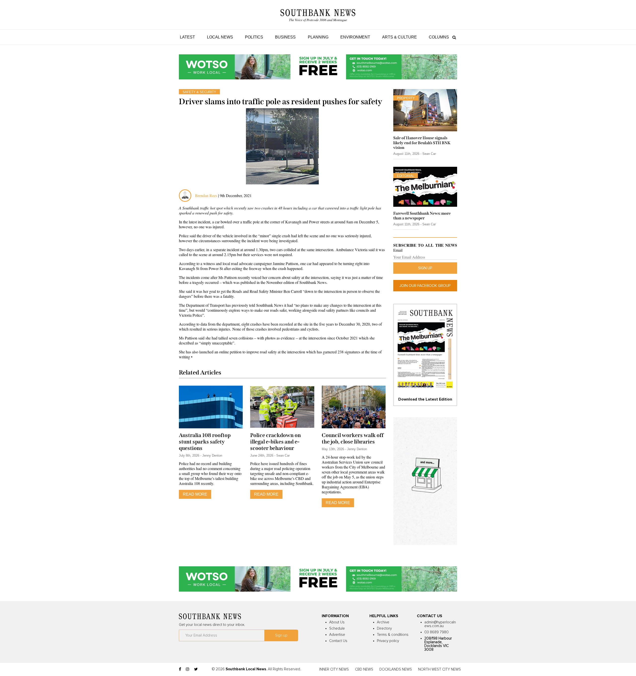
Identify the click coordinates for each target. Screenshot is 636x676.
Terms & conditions (392, 635)
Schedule (337, 628)
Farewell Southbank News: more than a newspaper (422, 215)
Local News (220, 37)
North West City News (439, 669)
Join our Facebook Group (425, 285)
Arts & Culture (399, 37)
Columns (439, 37)
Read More (195, 494)
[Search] (453, 37)
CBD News (364, 669)
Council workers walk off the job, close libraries (353, 438)
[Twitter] (196, 669)
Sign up (425, 268)
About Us (337, 622)
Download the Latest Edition (425, 399)
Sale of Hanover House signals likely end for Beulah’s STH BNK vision (421, 142)
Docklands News (395, 669)
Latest (187, 37)
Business (285, 37)
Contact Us (338, 641)
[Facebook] (180, 669)
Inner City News (334, 669)
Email (397, 250)
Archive (383, 622)
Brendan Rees (206, 195)
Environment (355, 37)
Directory (384, 628)
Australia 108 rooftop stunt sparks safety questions (205, 441)
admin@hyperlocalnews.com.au (440, 624)
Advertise (337, 635)
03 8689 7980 (436, 632)
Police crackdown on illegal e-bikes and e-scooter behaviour (275, 441)
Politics (254, 37)
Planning (318, 37)
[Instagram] (187, 669)
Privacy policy (388, 641)
